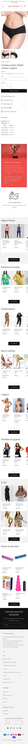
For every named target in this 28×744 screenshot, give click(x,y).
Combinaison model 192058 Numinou (7, 330)
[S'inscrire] (23, 625)
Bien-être (5, 698)
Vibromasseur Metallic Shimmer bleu (20, 568)
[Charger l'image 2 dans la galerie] (14, 54)
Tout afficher (14, 259)
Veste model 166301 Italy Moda (7, 288)
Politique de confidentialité (9, 662)
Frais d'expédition (9, 73)
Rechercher (5, 691)
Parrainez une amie (7, 682)
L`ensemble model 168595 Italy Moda (7, 530)
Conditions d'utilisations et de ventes (12, 672)
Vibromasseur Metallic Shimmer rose (7, 568)
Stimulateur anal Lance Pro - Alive (20, 594)
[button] (3, 6)
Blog (4, 655)
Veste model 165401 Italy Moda (18, 288)
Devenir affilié (6, 679)
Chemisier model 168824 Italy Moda (19, 504)
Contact (5, 675)
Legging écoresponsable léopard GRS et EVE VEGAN (18, 242)
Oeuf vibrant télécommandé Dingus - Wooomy (7, 594)
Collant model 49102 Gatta (18, 371)
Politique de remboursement (10, 665)
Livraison (5, 669)
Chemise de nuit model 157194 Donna (6, 460)
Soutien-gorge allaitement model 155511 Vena (18, 416)
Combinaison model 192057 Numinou (18, 330)
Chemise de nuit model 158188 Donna (17, 460)
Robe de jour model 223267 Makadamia (7, 504)
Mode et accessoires (8, 695)
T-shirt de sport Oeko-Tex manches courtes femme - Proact (6, 242)
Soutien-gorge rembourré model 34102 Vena (6, 416)
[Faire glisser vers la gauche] (10, 213)
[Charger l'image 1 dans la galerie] (5, 54)
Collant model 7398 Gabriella (7, 371)
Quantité (3, 82)
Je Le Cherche (8, 739)
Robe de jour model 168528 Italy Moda (20, 530)
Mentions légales (7, 659)
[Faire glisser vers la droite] (17, 213)
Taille (2, 76)
